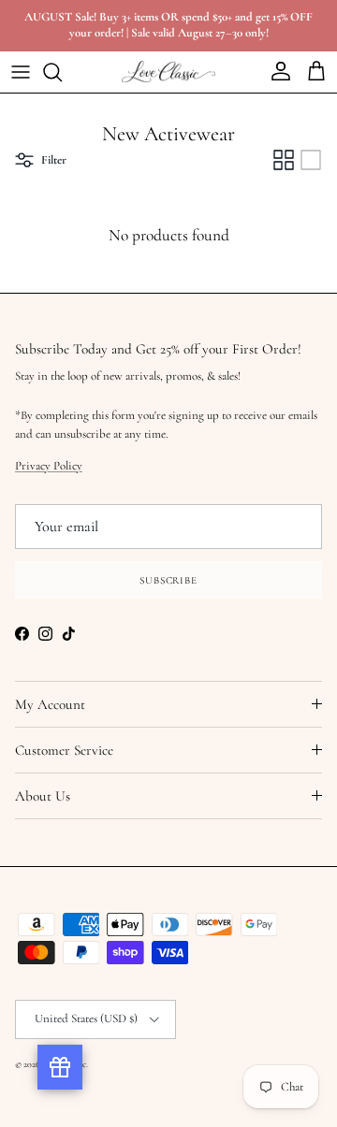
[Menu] (20, 72)
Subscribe (168, 580)
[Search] (61, 72)
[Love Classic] (168, 71)
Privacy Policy (48, 465)
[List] (311, 160)
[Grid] (283, 160)
